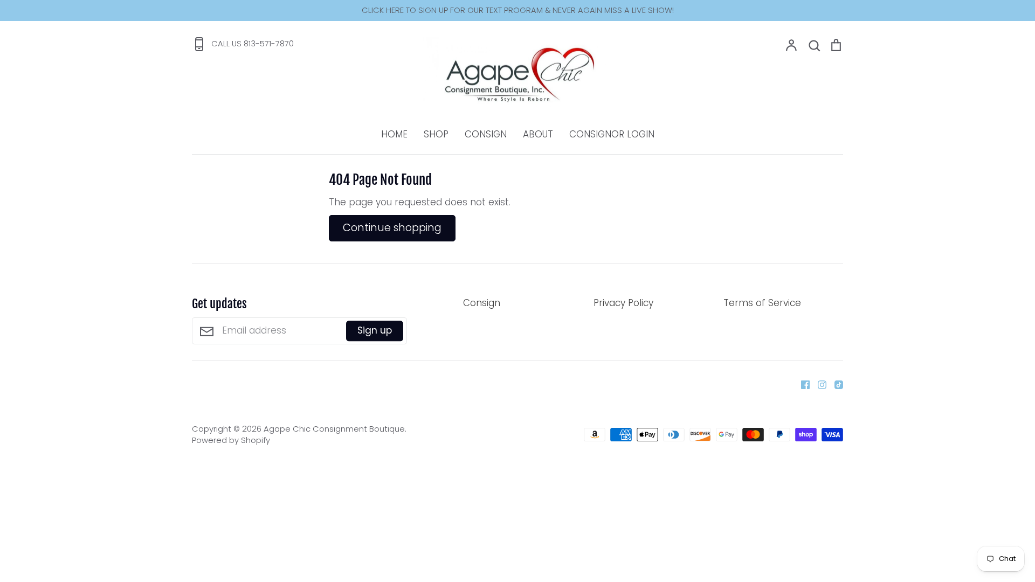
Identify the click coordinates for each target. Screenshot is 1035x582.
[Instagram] (818, 383)
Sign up (374, 330)
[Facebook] (801, 383)
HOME (394, 134)
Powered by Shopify (231, 440)
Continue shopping (392, 227)
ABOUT (538, 134)
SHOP (436, 134)
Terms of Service (762, 302)
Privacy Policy (623, 302)
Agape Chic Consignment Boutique (334, 429)
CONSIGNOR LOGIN (611, 134)
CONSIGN (486, 134)
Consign (481, 302)
